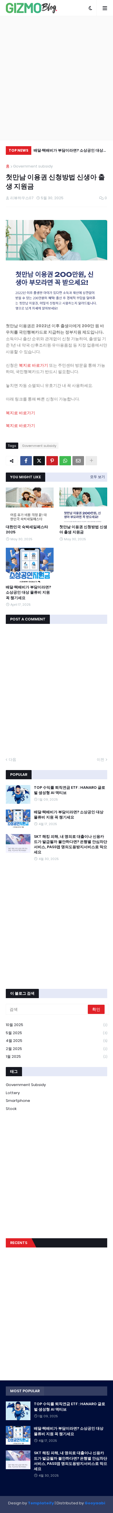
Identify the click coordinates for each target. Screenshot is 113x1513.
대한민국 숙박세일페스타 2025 (27, 529)
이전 (100, 759)
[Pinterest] (52, 460)
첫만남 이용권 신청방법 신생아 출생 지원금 (83, 529)
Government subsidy (33, 166)
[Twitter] (39, 460)
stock (11, 1108)
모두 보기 (97, 476)
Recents (18, 1242)
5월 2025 (56, 1033)
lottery (13, 1093)
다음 (12, 759)
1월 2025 (56, 1056)
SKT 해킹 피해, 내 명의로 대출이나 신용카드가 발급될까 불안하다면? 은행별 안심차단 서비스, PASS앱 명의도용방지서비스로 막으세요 (70, 844)
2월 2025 (56, 1048)
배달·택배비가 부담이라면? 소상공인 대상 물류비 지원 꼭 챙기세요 (68, 151)
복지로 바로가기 (33, 365)
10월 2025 (56, 1025)
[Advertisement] (56, 78)
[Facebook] (26, 460)
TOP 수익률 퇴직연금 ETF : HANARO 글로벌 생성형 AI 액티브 (69, 790)
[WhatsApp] (65, 460)
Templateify (41, 1503)
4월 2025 (56, 1040)
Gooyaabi (95, 1503)
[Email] (78, 460)
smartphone (18, 1100)
